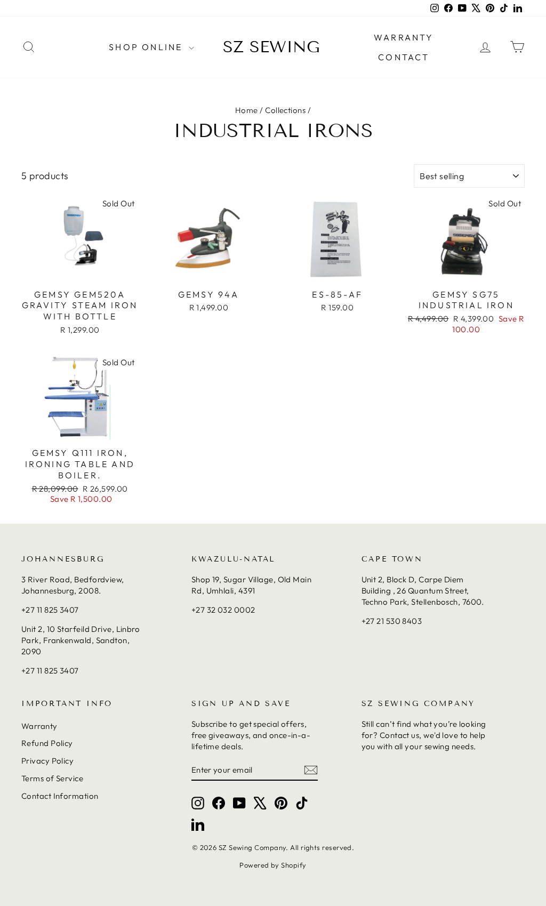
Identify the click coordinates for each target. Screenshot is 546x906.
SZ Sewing (271, 47)
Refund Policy (47, 743)
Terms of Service (52, 778)
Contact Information (60, 796)
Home (246, 110)
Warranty (39, 726)
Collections (285, 110)
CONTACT (403, 57)
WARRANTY (404, 37)
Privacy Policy (47, 761)
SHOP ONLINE (147, 47)
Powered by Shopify (272, 865)
